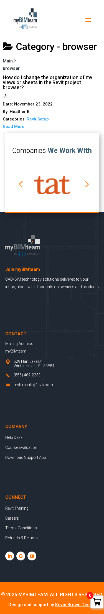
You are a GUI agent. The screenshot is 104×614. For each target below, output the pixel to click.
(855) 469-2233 (27, 375)
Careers (12, 518)
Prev (19, 180)
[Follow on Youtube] (31, 556)
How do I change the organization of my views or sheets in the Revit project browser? (47, 82)
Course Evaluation (21, 447)
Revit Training (17, 508)
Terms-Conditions (21, 528)
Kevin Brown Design (75, 604)
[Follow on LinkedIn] (9, 556)
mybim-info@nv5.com (33, 385)
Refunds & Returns (21, 538)
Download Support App (25, 457)
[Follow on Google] (20, 556)
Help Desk (13, 437)
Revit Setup (38, 119)
